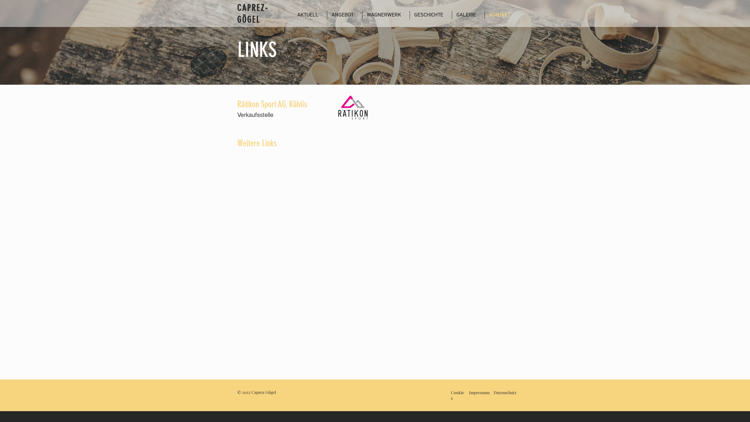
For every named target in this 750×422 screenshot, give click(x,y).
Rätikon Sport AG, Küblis (272, 104)
